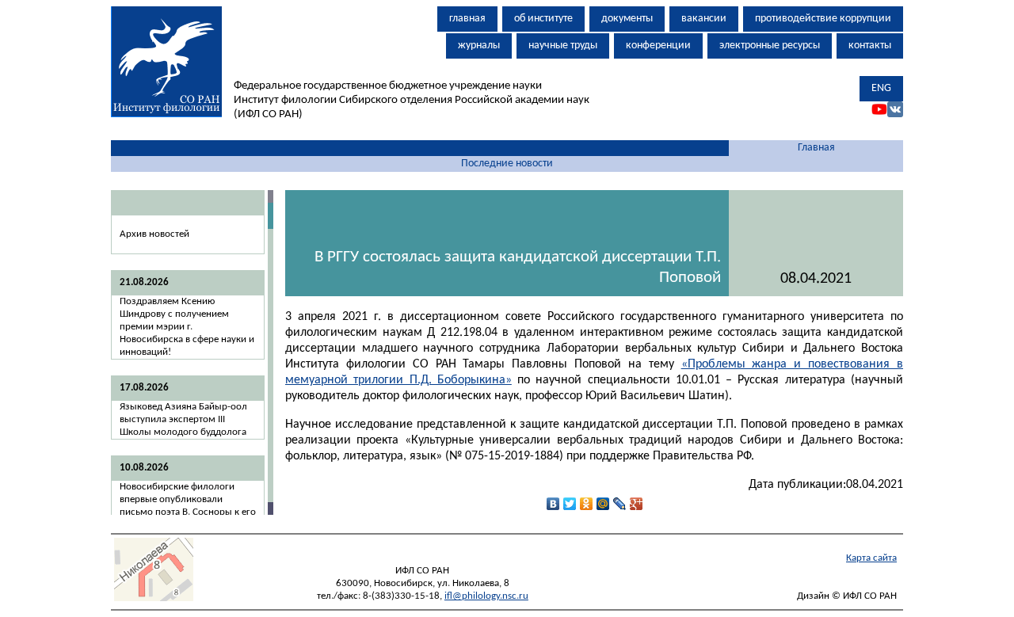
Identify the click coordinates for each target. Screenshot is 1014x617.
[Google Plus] (636, 503)
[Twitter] (570, 503)
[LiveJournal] (620, 503)
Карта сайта (871, 558)
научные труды (562, 45)
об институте (543, 19)
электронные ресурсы (769, 45)
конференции (658, 45)
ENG (881, 88)
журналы (479, 45)
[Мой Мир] (603, 503)
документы (627, 19)
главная (467, 19)
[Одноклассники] (586, 503)
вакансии (703, 19)
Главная (816, 148)
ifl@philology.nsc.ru (486, 596)
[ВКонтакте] (553, 503)
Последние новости (507, 163)
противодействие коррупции (823, 19)
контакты (869, 45)
